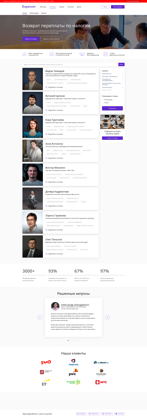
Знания (61, 7)
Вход (105, 7)
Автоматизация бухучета (73, 150)
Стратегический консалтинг (54, 174)
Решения (71, 7)
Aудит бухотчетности (52, 154)
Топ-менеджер (108, 99)
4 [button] (74, 340)
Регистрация (118, 7)
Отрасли (43, 13)
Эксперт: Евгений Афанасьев (69, 308)
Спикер (106, 102)
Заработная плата (58, 150)
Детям (79, 7)
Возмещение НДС (76, 79)
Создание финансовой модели (55, 201)
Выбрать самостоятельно (51, 39)
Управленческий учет (73, 198)
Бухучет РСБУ (86, 150)
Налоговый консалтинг (86, 130)
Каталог (24, 13)
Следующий (107, 317)
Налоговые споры (75, 106)
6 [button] (78, 340)
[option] (73, 317)
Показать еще (107, 90)
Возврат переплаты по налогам (55, 83)
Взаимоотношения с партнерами (74, 174)
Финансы (64, 154)
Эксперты (53, 7)
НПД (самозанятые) (75, 154)
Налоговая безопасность (61, 79)
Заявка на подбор (31, 39)
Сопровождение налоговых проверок (77, 83)
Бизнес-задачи (34, 13)
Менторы (43, 7)
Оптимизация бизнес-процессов (55, 222)
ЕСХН (48, 150)
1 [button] (68, 340)
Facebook (82, 413)
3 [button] (72, 340)
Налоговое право (71, 130)
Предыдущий (39, 317)
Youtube (120, 413)
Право (85, 106)
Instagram (108, 413)
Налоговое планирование (80, 177)
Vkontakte (94, 413)
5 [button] (76, 340)
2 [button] (70, 340)
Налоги (49, 79)
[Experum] (28, 6)
